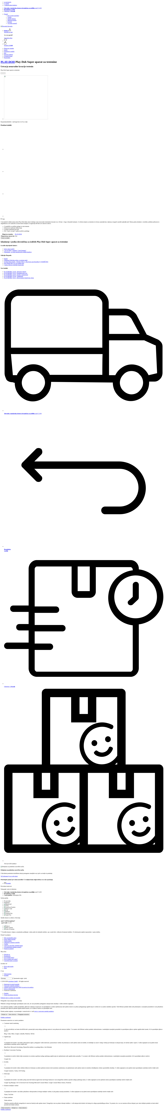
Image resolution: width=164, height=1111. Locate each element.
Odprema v (9, 11)
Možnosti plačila (12, 20)
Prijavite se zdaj (8, 32)
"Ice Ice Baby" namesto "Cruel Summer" (15, 250)
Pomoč (6, 14)
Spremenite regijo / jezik (20, 978)
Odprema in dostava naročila (12, 942)
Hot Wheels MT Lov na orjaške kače (14, 263)
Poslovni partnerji (9, 948)
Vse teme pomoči (12, 23)
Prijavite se (7, 954)
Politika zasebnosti (6, 1017)
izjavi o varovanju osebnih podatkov (44, 1011)
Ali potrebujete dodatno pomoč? (12, 947)
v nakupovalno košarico (10, 5)
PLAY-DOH (8, 61)
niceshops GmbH (13, 981)
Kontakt (10, 22)
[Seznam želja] (5, 41)
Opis (3, 219)
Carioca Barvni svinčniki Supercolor (14, 265)
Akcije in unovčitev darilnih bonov (13, 945)
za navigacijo (7, 2)
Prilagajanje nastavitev (23, 1014)
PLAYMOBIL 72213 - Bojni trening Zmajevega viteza (19, 278)
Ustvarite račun (8, 38)
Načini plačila (8, 941)
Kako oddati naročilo (9, 939)
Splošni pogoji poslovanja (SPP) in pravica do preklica (18, 987)
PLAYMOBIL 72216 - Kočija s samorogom (16, 274)
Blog (5, 968)
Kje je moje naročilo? (13, 15)
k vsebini (6, 3)
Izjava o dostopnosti (9, 989)
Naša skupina (7, 974)
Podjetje (6, 993)
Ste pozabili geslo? (9, 957)
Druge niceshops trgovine (11, 995)
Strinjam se (4, 1014)
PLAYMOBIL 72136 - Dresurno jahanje (15, 271)
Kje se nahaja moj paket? (11, 959)
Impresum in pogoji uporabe (11, 984)
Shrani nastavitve (5, 1108)
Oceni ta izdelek (5, 238)
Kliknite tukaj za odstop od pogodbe (10, 998)
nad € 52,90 (23, 8)
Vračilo (9, 17)
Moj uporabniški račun (10, 938)
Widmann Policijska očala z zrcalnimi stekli (15, 260)
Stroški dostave (12, 18)
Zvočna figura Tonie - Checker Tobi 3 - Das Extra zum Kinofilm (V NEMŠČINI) (26, 262)
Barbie (6, 258)
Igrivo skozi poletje (9, 249)
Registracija (7, 956)
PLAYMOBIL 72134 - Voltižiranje (13, 276)
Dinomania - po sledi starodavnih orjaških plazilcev (18, 252)
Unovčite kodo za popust (11, 960)
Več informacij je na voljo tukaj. (9, 876)
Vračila (6, 944)
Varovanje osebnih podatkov (11, 986)
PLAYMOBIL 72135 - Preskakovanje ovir (15, 273)
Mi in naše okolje (8, 966)
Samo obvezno (12, 1014)
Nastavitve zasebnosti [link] (10, 990)
